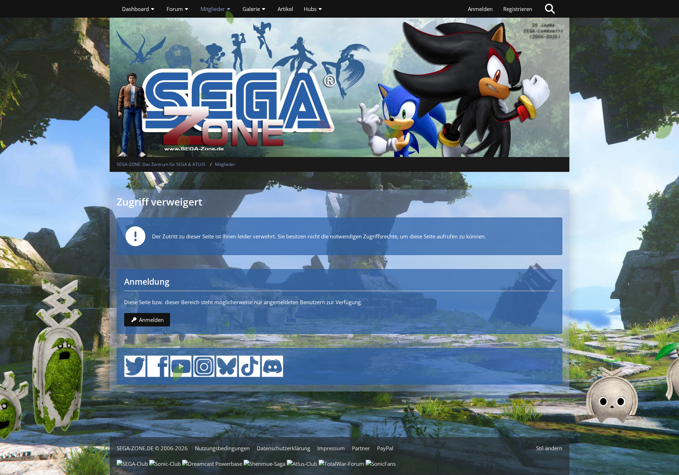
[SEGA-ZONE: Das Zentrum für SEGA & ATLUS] (339, 65)
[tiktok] (249, 365)
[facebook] (158, 365)
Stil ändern (549, 448)
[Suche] (550, 9)
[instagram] (204, 365)
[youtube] (181, 365)
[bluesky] (227, 365)
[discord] (272, 365)
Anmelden (480, 8)
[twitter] (135, 365)
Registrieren (517, 8)
